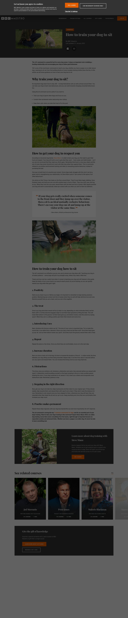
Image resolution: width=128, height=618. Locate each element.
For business (109, 18)
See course (78, 457)
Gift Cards (98, 18)
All (112, 472)
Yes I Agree (72, 5)
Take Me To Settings (71, 11)
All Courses (88, 18)
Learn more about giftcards (34, 544)
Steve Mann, (57, 158)
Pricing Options (75, 18)
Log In (122, 18)
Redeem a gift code (31, 549)
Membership (63, 18)
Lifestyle (70, 29)
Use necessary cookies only (93, 6)
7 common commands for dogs (64, 412)
